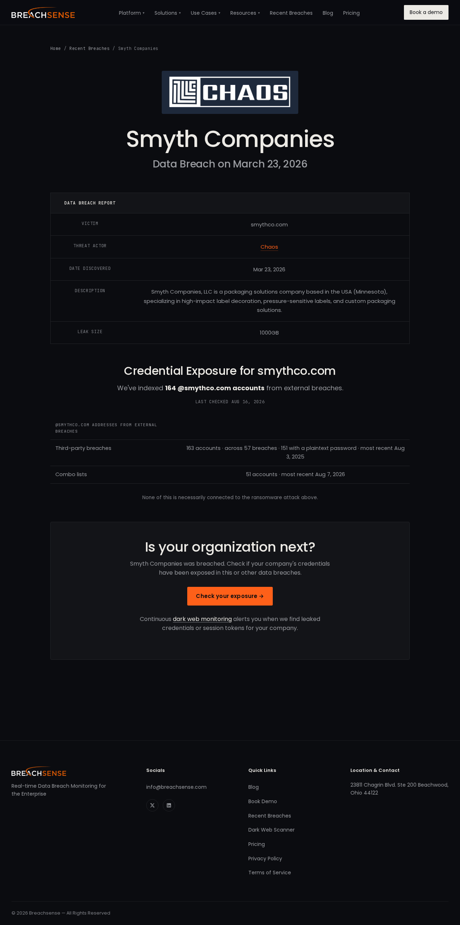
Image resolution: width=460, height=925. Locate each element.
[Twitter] (152, 805)
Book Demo (262, 801)
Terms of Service (269, 872)
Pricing (351, 13)
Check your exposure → (230, 596)
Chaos (269, 246)
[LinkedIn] (169, 805)
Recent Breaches (291, 13)
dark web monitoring (202, 619)
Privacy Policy (265, 858)
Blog (328, 13)
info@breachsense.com (176, 787)
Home (55, 48)
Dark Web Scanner (271, 829)
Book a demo (426, 12)
